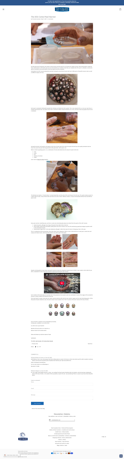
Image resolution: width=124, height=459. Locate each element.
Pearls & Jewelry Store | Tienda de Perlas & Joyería (62, 428)
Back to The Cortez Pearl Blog (38, 408)
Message (33, 394)
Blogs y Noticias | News (62, 445)
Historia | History (62, 439)
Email (32, 388)
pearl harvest (38, 341)
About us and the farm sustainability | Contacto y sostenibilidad (62, 435)
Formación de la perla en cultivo (62, 443)
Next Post (90, 343)
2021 (34, 341)
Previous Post (35, 343)
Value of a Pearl (40, 159)
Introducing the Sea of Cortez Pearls (62, 433)
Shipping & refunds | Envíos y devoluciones (62, 437)
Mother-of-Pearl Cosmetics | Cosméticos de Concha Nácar (62, 429)
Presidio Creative (59, 451)
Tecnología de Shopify (67, 451)
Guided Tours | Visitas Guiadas (62, 431)
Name (32, 382)
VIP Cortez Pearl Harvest (47, 341)
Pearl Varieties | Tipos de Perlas (62, 441)
